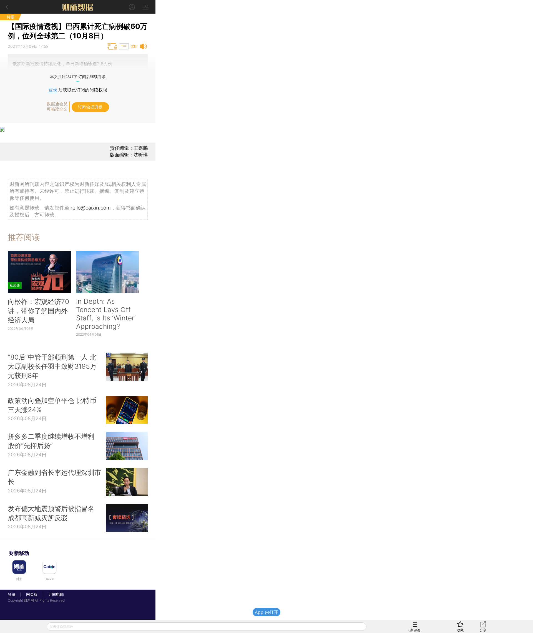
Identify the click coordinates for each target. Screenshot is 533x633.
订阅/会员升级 (90, 107)
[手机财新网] (77, 7)
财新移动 (19, 553)
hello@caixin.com (90, 208)
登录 (52, 90)
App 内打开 (266, 612)
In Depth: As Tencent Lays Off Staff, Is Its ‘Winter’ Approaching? (105, 313)
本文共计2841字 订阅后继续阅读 (77, 77)
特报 (10, 16)
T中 (124, 46)
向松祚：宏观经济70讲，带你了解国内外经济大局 (38, 310)
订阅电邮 (54, 594)
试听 (134, 46)
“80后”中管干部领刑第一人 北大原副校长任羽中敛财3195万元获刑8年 (52, 366)
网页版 (32, 594)
